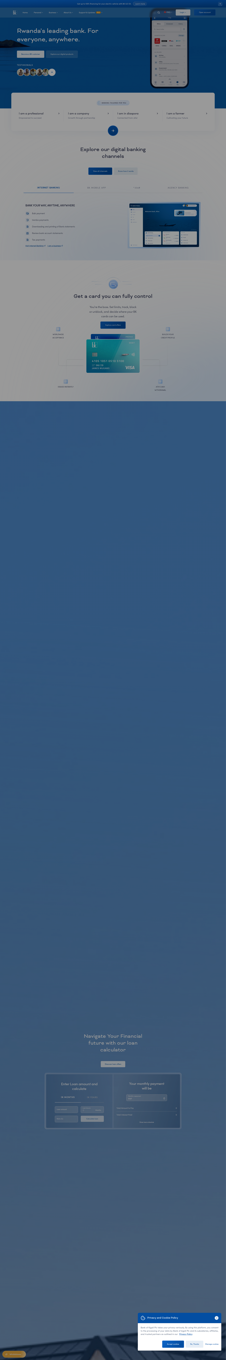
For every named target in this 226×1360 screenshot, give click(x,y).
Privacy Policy (185, 1334)
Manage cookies (211, 1344)
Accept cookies (173, 1344)
